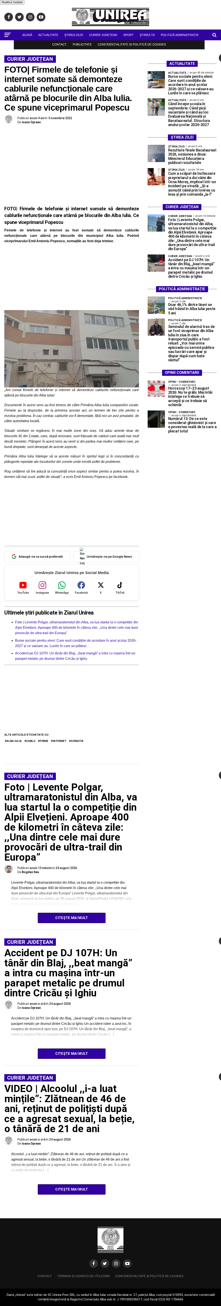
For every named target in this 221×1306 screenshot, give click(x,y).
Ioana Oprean (31, 122)
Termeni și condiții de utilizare (83, 1276)
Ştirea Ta (147, 35)
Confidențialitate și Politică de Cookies (132, 44)
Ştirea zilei (73, 35)
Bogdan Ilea (30, 872)
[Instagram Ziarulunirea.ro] (116, 1263)
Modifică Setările (12, 2)
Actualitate (48, 35)
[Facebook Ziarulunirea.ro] (93, 1263)
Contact (59, 44)
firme (44, 741)
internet (59, 741)
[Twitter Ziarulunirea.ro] (105, 1263)
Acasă (27, 35)
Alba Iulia (14, 741)
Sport (128, 35)
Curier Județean (103, 35)
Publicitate (82, 44)
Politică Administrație (180, 35)
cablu (30, 741)
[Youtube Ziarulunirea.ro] (127, 1263)
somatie (77, 741)
